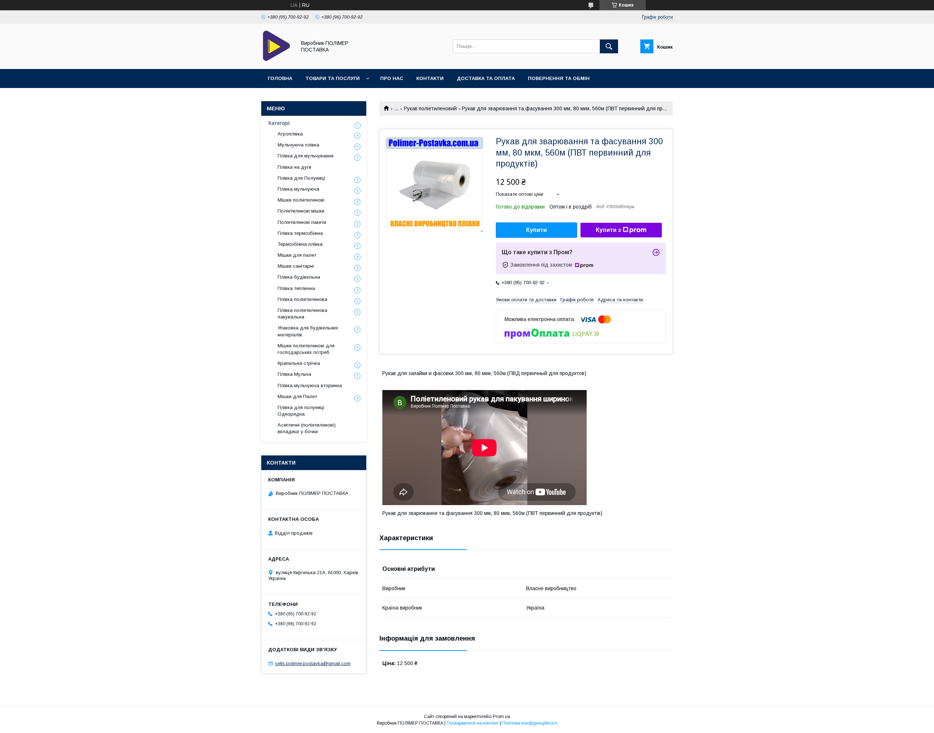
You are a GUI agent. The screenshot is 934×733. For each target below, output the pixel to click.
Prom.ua (501, 716)
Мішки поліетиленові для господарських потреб (306, 349)
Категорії (279, 123)
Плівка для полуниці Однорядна (301, 411)
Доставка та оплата (486, 78)
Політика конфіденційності (529, 723)
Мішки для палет (297, 255)
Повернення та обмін (559, 78)
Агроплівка (290, 134)
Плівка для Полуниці (301, 178)
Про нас (391, 78)
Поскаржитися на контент (473, 723)
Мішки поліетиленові (301, 200)
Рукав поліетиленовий (430, 108)
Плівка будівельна (299, 277)
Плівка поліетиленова (302, 299)
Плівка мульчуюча (298, 189)
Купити (536, 230)
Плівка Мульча (294, 374)
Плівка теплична (296, 288)
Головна (280, 78)
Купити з (608, 230)
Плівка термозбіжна (300, 233)
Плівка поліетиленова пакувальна (302, 314)
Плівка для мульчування (305, 156)
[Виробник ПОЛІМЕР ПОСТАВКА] (276, 59)
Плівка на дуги (294, 167)
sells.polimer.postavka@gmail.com (313, 663)
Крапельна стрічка (299, 363)
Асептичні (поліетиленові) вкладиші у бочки (307, 428)
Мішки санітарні (296, 266)
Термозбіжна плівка (300, 244)
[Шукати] (609, 46)
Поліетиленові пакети (302, 222)
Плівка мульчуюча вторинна (310, 385)
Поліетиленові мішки (301, 211)
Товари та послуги (332, 78)
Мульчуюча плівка (298, 145)
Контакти (430, 78)
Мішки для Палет (297, 396)
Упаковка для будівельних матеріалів (308, 331)
